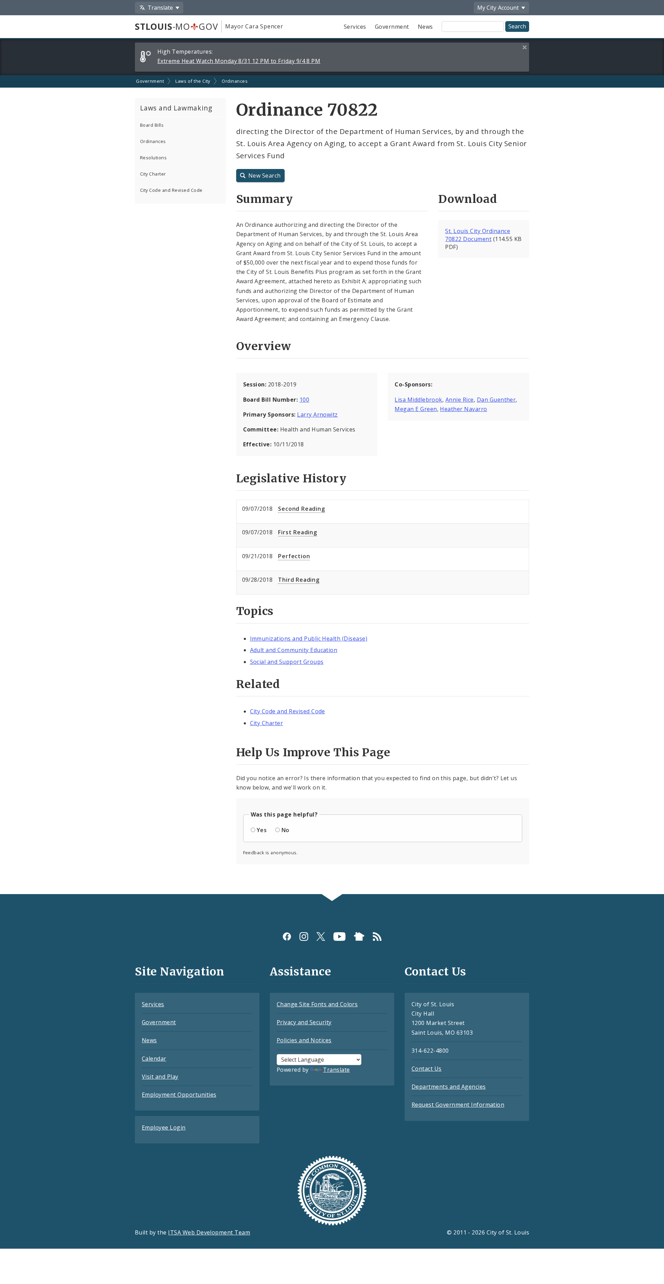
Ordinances (235, 81)
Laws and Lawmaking (176, 108)
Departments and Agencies (449, 1086)
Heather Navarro (463, 409)
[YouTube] (339, 936)
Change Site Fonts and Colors (317, 1004)
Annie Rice (459, 399)
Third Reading (298, 579)
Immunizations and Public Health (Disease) (309, 638)
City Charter (153, 174)
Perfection (294, 556)
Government (392, 26)
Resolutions (153, 157)
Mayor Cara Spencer (254, 26)
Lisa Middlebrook (418, 399)
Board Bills (152, 125)
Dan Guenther (496, 399)
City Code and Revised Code (171, 190)
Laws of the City (192, 81)
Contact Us (427, 1068)
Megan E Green (416, 409)
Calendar (154, 1058)
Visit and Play (160, 1076)
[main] (332, 485)
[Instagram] (303, 936)
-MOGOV (176, 26)
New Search (264, 175)
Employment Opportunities (179, 1094)
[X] (320, 936)
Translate (336, 1069)
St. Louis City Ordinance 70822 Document (477, 235)
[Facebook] (287, 936)
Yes (262, 830)
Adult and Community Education (294, 650)
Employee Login (164, 1127)
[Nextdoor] (359, 936)
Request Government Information (458, 1104)
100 (304, 399)
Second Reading (301, 508)
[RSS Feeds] (377, 936)
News (425, 26)
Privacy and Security (304, 1022)
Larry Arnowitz (317, 414)
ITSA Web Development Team (209, 1232)
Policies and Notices (304, 1040)
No (285, 830)
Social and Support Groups (287, 662)
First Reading (297, 532)
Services (355, 26)
